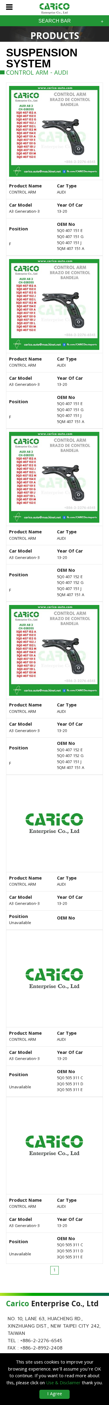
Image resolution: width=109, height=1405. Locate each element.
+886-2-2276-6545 (41, 1340)
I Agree (54, 1394)
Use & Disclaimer (63, 1383)
